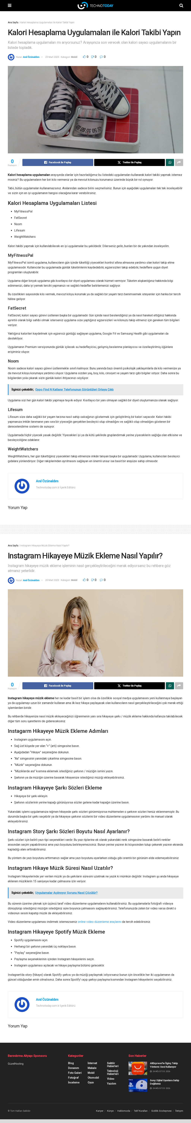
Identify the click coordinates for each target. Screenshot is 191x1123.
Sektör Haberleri (113, 1065)
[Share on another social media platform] (179, 162)
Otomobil (93, 1077)
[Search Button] (181, 5)
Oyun (91, 1082)
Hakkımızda (123, 1110)
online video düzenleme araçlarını (99, 922)
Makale (92, 1067)
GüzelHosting (16, 1063)
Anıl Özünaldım (31, 57)
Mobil (74, 57)
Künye (110, 1110)
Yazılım (111, 1083)
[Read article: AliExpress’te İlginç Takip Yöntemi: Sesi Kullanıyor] (138, 1068)
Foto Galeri (75, 1072)
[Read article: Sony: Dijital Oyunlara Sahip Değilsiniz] (138, 1085)
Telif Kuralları (141, 1110)
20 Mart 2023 (52, 580)
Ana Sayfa (13, 22)
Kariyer (99, 1110)
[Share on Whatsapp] (170, 162)
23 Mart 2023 (52, 57)
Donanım (73, 1067)
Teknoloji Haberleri (113, 1072)
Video (110, 1078)
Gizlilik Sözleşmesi (161, 1110)
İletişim (179, 1110)
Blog (71, 1063)
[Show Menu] (9, 5)
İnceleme (73, 1082)
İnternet (92, 1063)
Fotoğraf (73, 1077)
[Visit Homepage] (95, 5)
